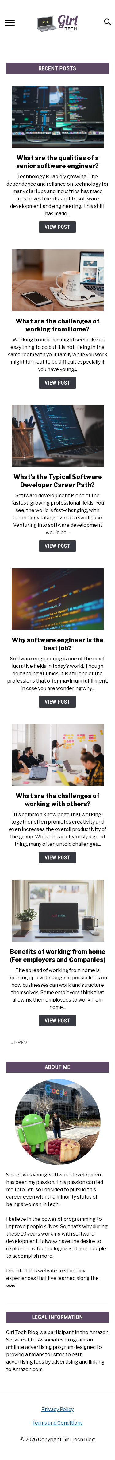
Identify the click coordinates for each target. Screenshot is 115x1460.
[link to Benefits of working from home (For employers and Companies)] (57, 911)
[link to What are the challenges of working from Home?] (57, 280)
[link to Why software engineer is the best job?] (57, 599)
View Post (57, 227)
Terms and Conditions (57, 1423)
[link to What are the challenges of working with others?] (57, 755)
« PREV (19, 1043)
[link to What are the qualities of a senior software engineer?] (57, 117)
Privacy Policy (57, 1409)
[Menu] (10, 23)
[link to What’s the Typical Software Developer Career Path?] (57, 436)
